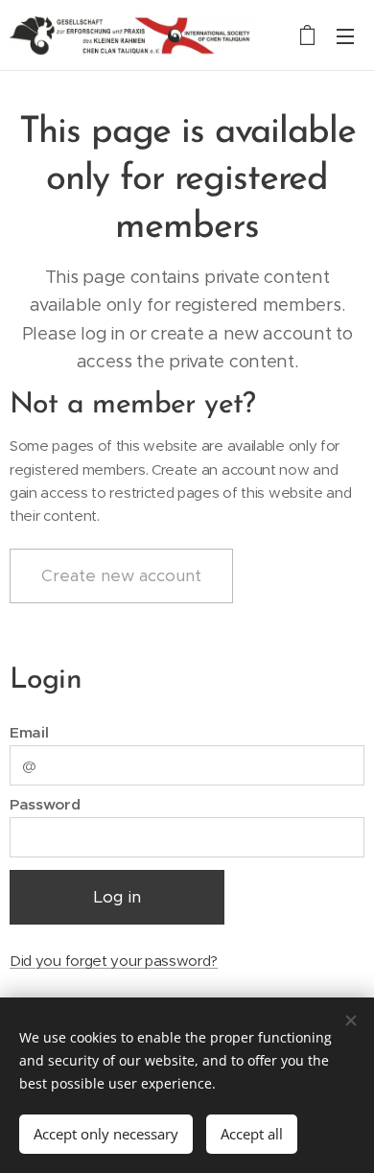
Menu (345, 35)
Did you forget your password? (114, 960)
